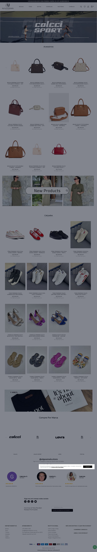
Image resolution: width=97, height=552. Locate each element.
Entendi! (88, 466)
